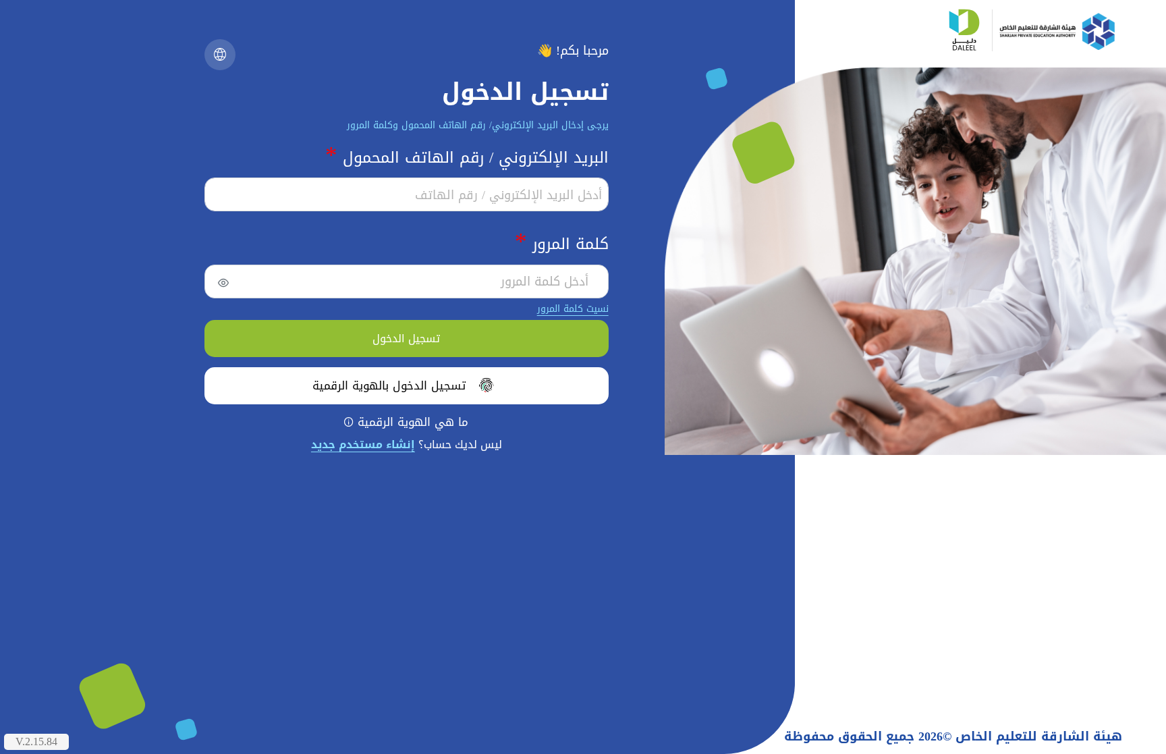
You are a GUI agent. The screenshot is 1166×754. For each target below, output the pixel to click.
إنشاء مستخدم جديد (363, 444)
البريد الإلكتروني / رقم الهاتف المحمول (467, 156)
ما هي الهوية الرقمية (406, 422)
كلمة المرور (562, 243)
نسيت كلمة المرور (573, 309)
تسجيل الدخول (406, 338)
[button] (219, 54)
